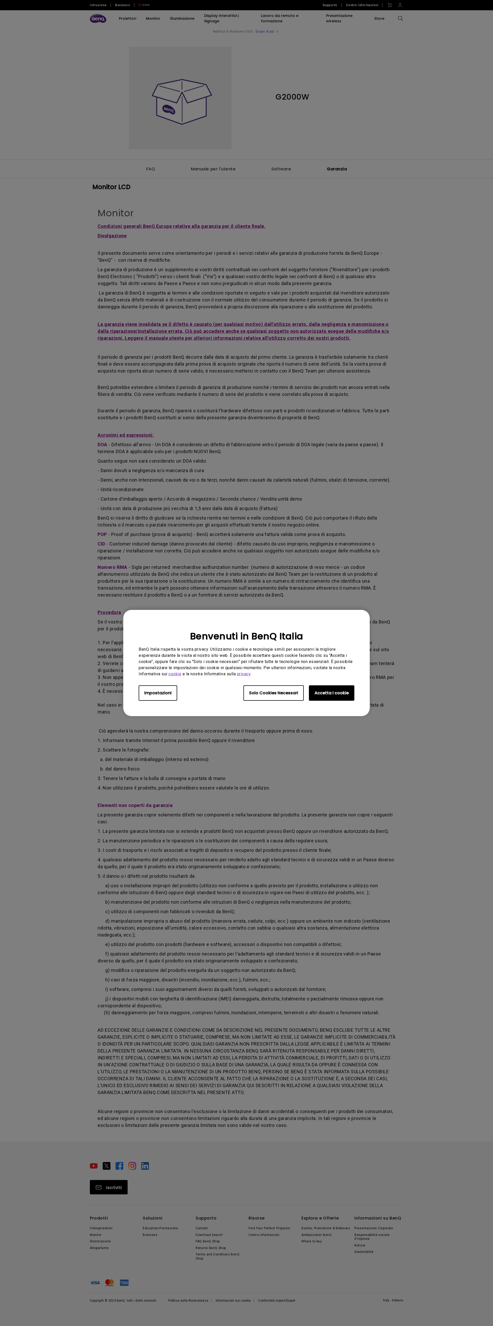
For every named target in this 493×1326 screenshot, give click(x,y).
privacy (244, 673)
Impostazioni (158, 693)
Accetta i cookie (332, 693)
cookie (174, 673)
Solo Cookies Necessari (273, 693)
